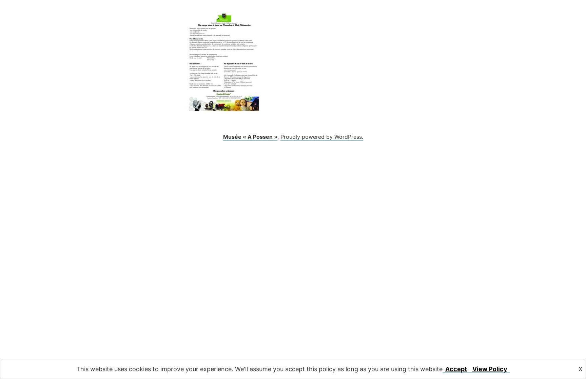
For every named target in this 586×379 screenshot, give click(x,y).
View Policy (489, 369)
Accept (456, 369)
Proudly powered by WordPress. (321, 136)
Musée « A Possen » (250, 136)
